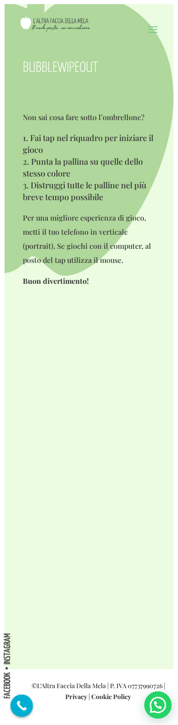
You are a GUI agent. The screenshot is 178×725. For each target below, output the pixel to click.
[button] (158, 705)
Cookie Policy (111, 696)
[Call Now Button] (21, 706)
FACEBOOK (7, 685)
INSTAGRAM (7, 649)
